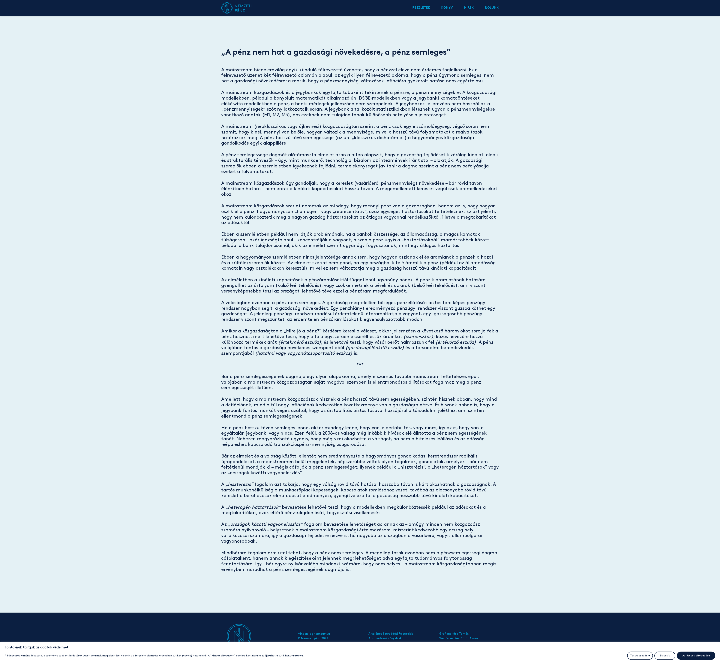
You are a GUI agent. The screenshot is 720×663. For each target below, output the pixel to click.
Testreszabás (638, 655)
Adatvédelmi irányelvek (385, 638)
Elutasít (665, 655)
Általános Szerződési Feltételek (390, 633)
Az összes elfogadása (696, 655)
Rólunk (492, 7)
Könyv (447, 7)
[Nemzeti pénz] (240, 8)
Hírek (469, 7)
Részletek (421, 7)
